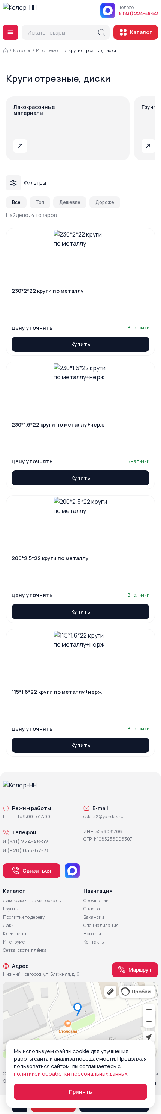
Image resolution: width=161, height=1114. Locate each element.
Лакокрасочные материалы (32, 901)
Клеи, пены (14, 934)
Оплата (91, 909)
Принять (80, 1091)
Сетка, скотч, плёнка (25, 950)
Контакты (93, 942)
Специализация (101, 926)
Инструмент (49, 50)
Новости (92, 934)
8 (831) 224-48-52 (138, 14)
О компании (96, 901)
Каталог (141, 32)
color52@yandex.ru (103, 817)
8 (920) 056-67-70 (26, 850)
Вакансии (93, 917)
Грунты (11, 909)
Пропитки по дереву (24, 917)
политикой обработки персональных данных (70, 1073)
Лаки (8, 926)
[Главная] (5, 50)
